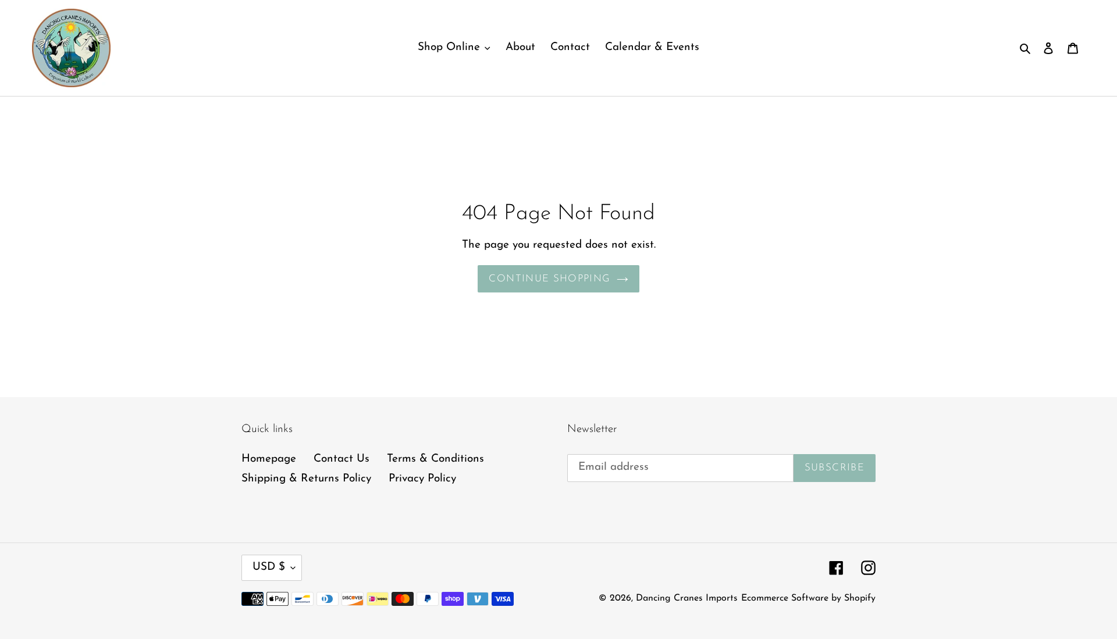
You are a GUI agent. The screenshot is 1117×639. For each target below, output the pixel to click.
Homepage (268, 459)
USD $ (268, 567)
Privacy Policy (422, 478)
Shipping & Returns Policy (306, 478)
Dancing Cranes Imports (687, 598)
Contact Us (341, 459)
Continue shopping (549, 279)
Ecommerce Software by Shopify (808, 598)
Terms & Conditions (435, 459)
